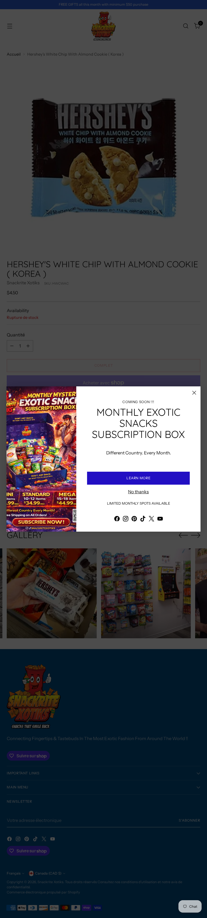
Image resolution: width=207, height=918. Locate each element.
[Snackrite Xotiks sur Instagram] (125, 519)
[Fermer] (194, 393)
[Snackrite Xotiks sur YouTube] (160, 519)
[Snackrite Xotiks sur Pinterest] (134, 519)
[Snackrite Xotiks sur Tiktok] (143, 519)
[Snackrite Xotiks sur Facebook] (117, 519)
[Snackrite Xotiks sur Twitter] (151, 519)
